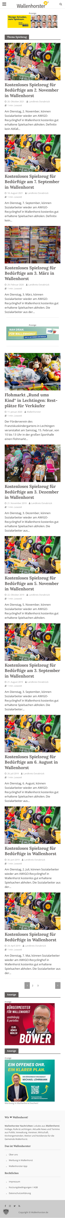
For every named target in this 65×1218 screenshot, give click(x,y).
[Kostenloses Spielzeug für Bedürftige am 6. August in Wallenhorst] (32, 733)
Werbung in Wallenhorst (21, 1160)
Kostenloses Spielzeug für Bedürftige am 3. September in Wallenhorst (32, 670)
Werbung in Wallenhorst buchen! (21, 1103)
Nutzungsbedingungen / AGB (23, 1187)
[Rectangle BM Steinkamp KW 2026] (30, 1080)
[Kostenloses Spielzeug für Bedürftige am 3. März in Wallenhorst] (32, 244)
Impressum (14, 1181)
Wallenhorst (52, 1125)
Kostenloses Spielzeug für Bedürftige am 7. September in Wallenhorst (32, 182)
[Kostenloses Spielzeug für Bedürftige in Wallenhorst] (32, 824)
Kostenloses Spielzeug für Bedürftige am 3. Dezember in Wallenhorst (32, 492)
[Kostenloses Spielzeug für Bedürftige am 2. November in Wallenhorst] (32, 61)
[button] (6, 1212)
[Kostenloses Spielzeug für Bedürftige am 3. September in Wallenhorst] (32, 641)
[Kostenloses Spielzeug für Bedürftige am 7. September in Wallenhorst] (32, 152)
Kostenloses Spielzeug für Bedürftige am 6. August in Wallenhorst (31, 762)
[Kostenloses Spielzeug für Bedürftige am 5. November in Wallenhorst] (32, 554)
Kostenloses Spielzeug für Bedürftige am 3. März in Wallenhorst (30, 273)
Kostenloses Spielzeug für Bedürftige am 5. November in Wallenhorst (32, 583)
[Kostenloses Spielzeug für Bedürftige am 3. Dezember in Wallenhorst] (32, 463)
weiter (57, 985)
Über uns (13, 1154)
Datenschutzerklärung (20, 1193)
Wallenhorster (34, 411)
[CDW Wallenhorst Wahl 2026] (32, 333)
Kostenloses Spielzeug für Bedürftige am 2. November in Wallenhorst (31, 90)
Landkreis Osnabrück (39, 101)
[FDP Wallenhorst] (30, 1023)
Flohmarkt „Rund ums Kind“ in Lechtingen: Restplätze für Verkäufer (31, 400)
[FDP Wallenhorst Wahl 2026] (33, 21)
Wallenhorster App (18, 1166)
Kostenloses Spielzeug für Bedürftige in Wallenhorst (30, 851)
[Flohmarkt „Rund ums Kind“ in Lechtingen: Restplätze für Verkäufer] (32, 371)
